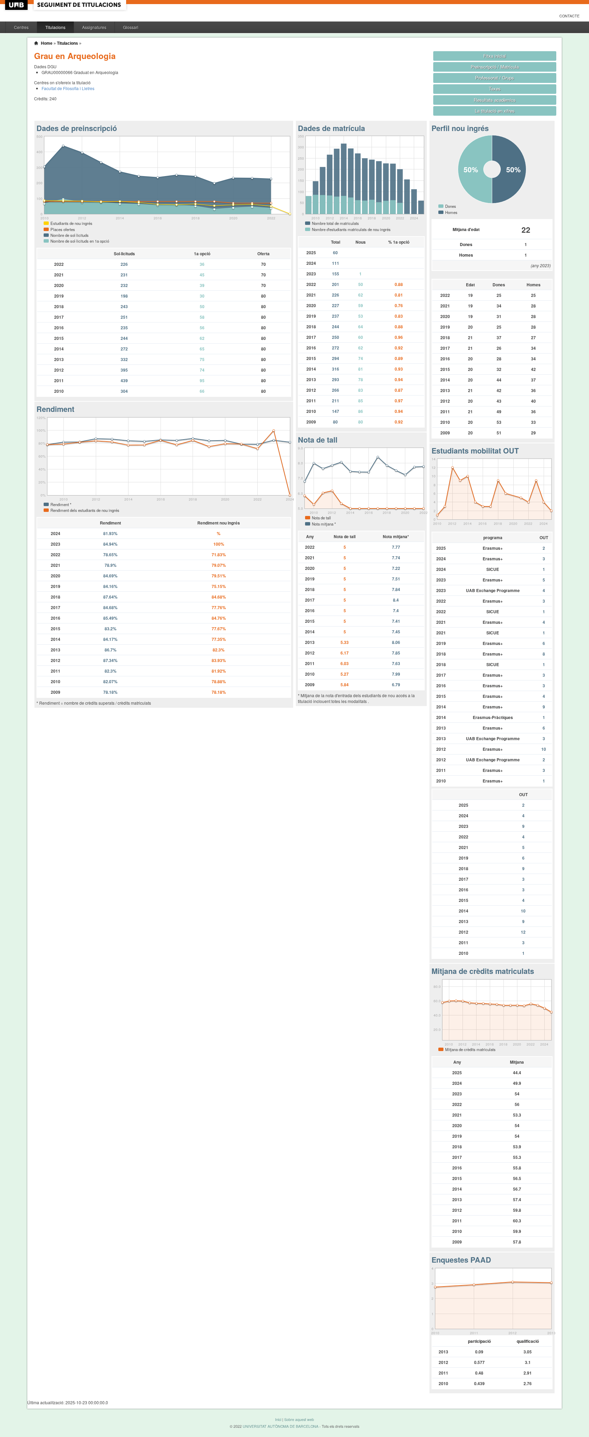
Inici (278, 1419)
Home (46, 43)
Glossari (130, 27)
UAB (17, 5)
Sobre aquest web (299, 1419)
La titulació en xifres (495, 110)
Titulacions (55, 27)
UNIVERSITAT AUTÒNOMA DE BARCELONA (280, 1426)
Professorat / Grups (494, 77)
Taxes (495, 88)
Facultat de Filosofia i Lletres (68, 88)
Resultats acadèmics (495, 100)
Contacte (569, 15)
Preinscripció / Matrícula (495, 66)
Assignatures (94, 27)
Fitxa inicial (494, 56)
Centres (21, 27)
